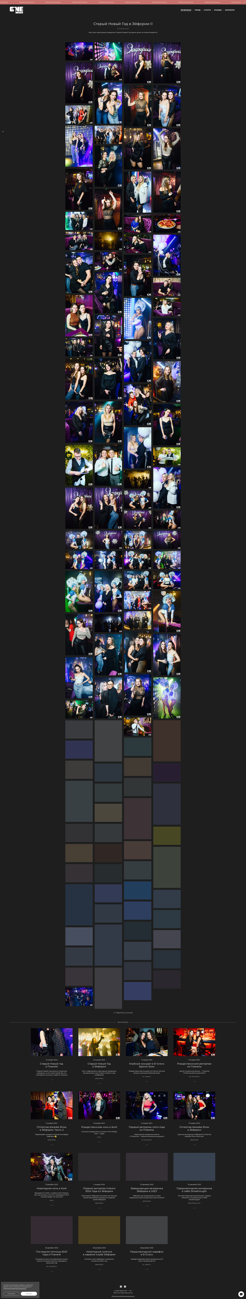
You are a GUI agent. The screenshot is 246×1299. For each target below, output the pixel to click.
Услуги (207, 10)
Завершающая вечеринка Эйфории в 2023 (147, 1190)
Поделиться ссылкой (124, 1013)
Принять (29, 1294)
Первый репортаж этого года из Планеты (147, 1128)
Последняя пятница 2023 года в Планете (51, 1253)
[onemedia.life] (16, 10)
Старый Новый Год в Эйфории (99, 1065)
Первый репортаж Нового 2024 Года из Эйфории (99, 1190)
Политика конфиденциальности (123, 1296)
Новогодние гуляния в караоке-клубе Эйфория (99, 1253)
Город (197, 10)
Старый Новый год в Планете (51, 1065)
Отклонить (11, 1294)
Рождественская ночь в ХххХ (99, 1127)
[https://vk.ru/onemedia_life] (121, 1286)
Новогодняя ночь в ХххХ (52, 1188)
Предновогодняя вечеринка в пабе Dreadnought (194, 1190)
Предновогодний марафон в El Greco (147, 1253)
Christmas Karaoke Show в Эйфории (194, 1128)
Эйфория (99, 1078)
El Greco (147, 1076)
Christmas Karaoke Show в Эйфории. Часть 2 (51, 1128)
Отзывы (218, 10)
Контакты (229, 10)
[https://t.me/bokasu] (125, 1286)
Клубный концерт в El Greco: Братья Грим (147, 1065)
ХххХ (99, 1137)
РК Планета (194, 1076)
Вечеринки (186, 10)
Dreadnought (194, 1203)
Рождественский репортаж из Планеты (194, 1065)
